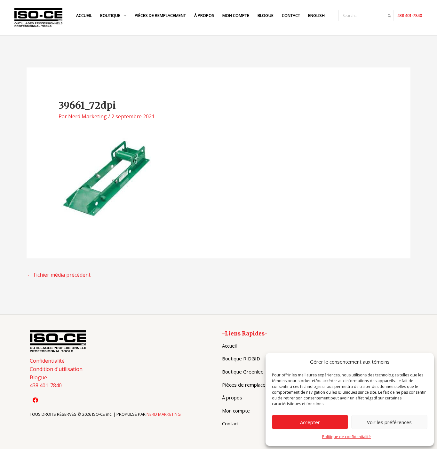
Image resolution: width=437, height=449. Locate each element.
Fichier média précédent (59, 274)
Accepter (310, 422)
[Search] (389, 15)
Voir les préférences (389, 422)
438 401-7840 (409, 15)
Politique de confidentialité (346, 436)
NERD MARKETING (164, 414)
